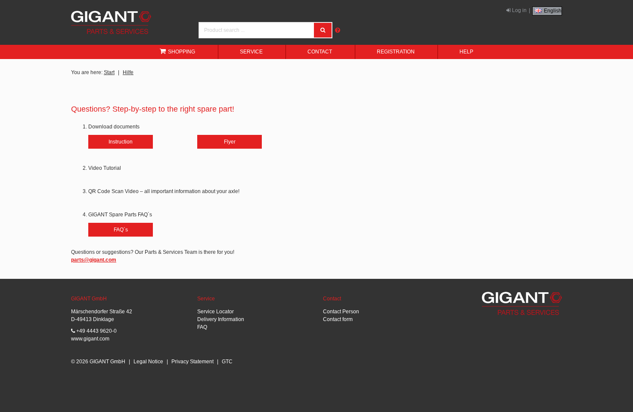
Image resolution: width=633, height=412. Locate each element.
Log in (519, 10)
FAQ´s (121, 230)
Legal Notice (148, 362)
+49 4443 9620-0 (96, 331)
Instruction (121, 142)
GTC (227, 362)
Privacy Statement (192, 362)
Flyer (230, 142)
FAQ (202, 327)
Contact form (338, 319)
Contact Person (341, 312)
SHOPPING (181, 52)
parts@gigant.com (93, 260)
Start (109, 72)
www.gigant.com (90, 339)
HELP (466, 52)
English (552, 11)
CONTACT (319, 52)
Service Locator (215, 312)
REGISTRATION (396, 52)
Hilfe (128, 72)
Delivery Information (220, 319)
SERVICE (251, 52)
